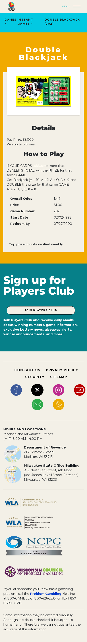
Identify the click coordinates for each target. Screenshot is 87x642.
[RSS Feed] (58, 404)
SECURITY (34, 377)
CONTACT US (27, 370)
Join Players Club (41, 310)
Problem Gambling (45, 594)
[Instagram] (58, 390)
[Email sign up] (37, 404)
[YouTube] (80, 390)
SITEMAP (58, 377)
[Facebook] (16, 390)
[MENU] (78, 7)
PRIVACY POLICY (62, 370)
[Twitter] (37, 390)
